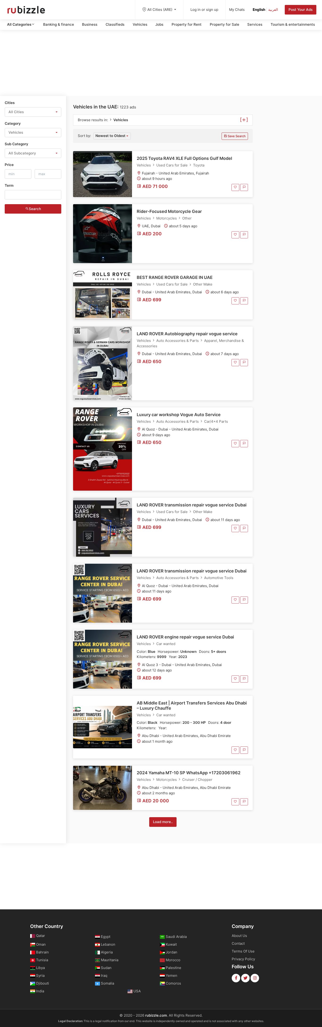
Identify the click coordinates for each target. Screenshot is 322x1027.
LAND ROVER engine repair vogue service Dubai (185, 636)
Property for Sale (224, 24)
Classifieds (115, 24)
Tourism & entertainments (293, 24)
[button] (33, 112)
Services (254, 24)
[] (244, 119)
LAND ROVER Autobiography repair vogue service (187, 333)
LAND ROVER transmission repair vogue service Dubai (192, 504)
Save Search (236, 136)
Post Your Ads (301, 9)
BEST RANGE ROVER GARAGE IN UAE (175, 277)
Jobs (159, 24)
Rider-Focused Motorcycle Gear (169, 211)
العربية (273, 9)
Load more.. (163, 822)
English (259, 9)
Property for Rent (187, 24)
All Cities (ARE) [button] (160, 9)
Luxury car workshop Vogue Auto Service (179, 414)
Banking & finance (58, 24)
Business (89, 24)
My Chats (237, 9)
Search (35, 209)
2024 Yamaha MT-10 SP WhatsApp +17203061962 (188, 772)
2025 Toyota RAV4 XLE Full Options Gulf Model (184, 158)
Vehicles (140, 24)
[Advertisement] (161, 63)
